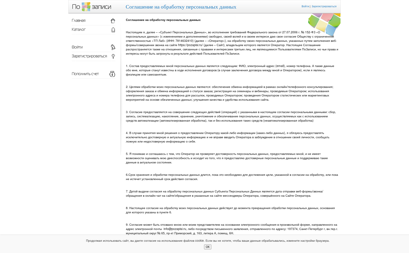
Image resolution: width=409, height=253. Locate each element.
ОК (208, 247)
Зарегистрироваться (324, 6)
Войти (305, 6)
